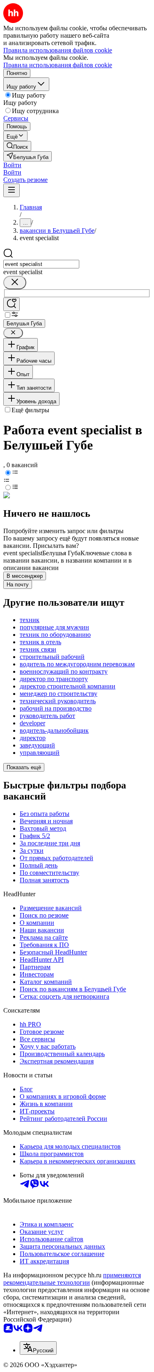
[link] (17, 146)
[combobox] (41, 264)
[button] (12, 164)
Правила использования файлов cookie (57, 64)
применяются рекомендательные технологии (72, 1279)
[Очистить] (14, 282)
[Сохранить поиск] (11, 304)
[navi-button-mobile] (11, 190)
